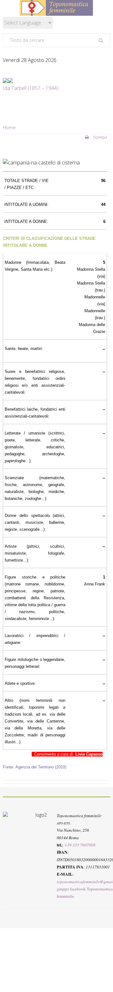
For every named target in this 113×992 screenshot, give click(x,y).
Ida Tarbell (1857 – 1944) (30, 88)
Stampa (99, 137)
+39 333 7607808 (79, 845)
